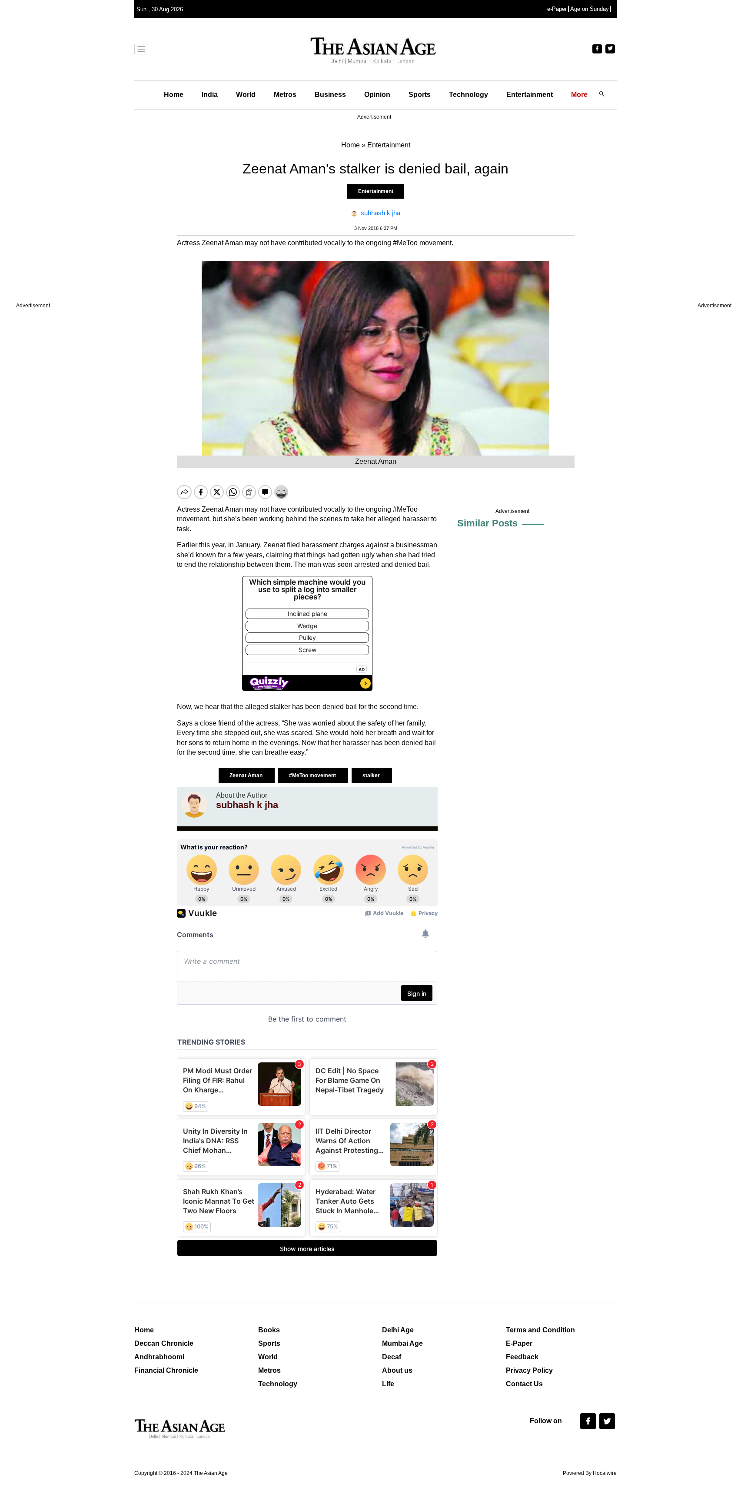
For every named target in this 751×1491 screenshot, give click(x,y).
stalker (371, 775)
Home (173, 94)
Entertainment (529, 94)
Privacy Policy (529, 1370)
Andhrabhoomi (159, 1357)
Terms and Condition (540, 1330)
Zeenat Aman (246, 775)
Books (269, 1330)
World (246, 94)
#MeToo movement (313, 775)
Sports (420, 94)
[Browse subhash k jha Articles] (194, 805)
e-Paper (557, 9)
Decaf (391, 1357)
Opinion (377, 94)
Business (330, 94)
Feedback (522, 1357)
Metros (285, 94)
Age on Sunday (589, 9)
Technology (468, 94)
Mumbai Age (402, 1343)
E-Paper (519, 1343)
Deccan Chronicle (163, 1343)
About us (397, 1370)
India (210, 94)
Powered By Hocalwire (590, 1473)
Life (388, 1384)
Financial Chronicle (166, 1370)
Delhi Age (398, 1330)
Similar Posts (487, 523)
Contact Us (524, 1384)
